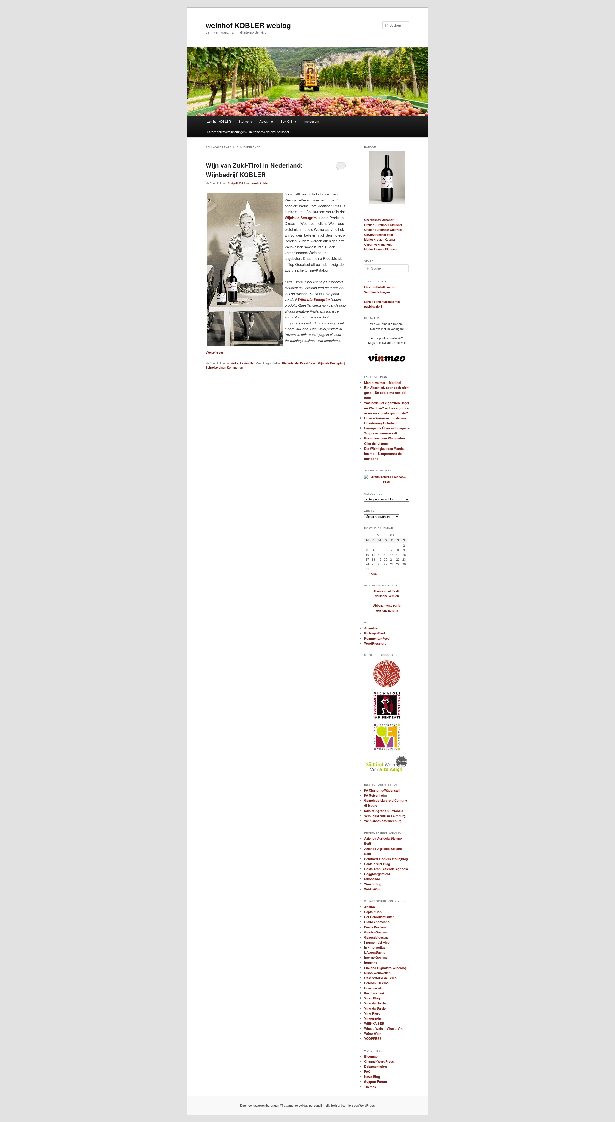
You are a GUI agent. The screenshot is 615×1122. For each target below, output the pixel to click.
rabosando (372, 879)
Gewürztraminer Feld (378, 234)
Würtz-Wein (372, 889)
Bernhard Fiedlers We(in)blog (386, 858)
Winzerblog (372, 884)
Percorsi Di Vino (376, 983)
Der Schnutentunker (379, 917)
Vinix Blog (372, 998)
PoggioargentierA (377, 874)
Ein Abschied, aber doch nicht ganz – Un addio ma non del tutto (386, 392)
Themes (370, 1087)
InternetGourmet (376, 957)
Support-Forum (375, 1081)
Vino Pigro (372, 1013)
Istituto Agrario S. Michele (383, 810)
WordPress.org (375, 643)
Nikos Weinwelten (377, 972)
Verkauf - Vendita (242, 363)
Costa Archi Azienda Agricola (386, 868)
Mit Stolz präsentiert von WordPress (350, 1105)
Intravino (370, 962)
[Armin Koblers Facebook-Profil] (386, 482)
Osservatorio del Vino (380, 978)
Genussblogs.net (376, 937)
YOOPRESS (373, 1038)
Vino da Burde (375, 1003)
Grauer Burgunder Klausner (383, 225)
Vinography (372, 1018)
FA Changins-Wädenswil (382, 790)
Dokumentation (375, 1066)
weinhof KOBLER (219, 121)
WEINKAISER (374, 1023)
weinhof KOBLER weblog (248, 25)
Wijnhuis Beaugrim (301, 217)
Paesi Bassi (308, 363)
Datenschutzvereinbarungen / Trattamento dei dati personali (248, 131)
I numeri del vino (377, 942)
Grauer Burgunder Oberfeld (383, 229)
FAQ (367, 1071)
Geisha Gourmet (376, 932)
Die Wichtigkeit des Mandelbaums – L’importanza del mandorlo (385, 453)
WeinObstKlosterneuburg (383, 820)
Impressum (311, 121)
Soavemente (373, 988)
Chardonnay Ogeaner (379, 220)
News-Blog (372, 1076)
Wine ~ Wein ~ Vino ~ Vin (383, 1028)
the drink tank (374, 993)
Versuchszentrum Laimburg (385, 815)
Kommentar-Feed (377, 638)
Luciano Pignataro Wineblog (385, 967)
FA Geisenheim (375, 795)
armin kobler (260, 183)
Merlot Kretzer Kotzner (379, 239)
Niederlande (290, 363)
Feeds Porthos (375, 927)
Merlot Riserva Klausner (381, 249)
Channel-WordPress (379, 1061)
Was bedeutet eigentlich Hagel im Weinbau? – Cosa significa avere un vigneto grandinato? (386, 408)
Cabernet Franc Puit (378, 244)
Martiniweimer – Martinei (382, 382)
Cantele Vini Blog (377, 863)
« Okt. (373, 573)
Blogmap (371, 1056)
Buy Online (288, 121)
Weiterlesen (217, 351)
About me (266, 121)
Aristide (370, 906)
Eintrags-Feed (374, 633)
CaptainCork (373, 911)
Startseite (245, 121)
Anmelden (371, 628)
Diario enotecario (377, 922)
